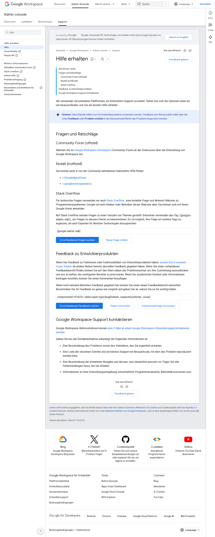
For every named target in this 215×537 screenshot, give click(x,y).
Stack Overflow (115, 200)
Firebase (121, 516)
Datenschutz (83, 530)
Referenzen (45, 21)
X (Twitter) (159, 491)
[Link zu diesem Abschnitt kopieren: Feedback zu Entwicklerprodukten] (121, 254)
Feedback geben (178, 59)
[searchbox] (22, 32)
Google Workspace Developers (92, 150)
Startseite (60, 50)
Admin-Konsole (80, 4)
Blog (156, 481)
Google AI (169, 516)
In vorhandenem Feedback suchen (79, 305)
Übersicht (59, 4)
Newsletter (159, 486)
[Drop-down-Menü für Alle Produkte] (114, 4)
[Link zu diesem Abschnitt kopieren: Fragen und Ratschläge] (101, 134)
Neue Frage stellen (117, 239)
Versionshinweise (58, 491)
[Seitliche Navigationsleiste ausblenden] (40, 531)
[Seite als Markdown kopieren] (103, 59)
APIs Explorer (108, 497)
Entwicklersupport (58, 497)
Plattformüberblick (59, 481)
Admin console (15, 14)
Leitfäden (27, 21)
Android (91, 516)
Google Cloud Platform (145, 516)
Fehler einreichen (120, 305)
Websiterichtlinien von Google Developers (125, 411)
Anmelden (205, 4)
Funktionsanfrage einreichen (158, 305)
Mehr (124, 4)
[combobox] (152, 4)
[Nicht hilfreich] (189, 50)
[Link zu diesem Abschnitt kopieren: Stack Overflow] (83, 194)
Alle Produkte (102, 4)
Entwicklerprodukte (59, 486)
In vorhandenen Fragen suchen (77, 239)
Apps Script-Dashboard (113, 486)
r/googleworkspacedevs (77, 183)
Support (62, 21)
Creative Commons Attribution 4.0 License (137, 407)
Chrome (106, 516)
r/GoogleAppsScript (74, 177)
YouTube (158, 497)
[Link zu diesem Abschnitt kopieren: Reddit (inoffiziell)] (85, 164)
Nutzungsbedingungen (61, 502)
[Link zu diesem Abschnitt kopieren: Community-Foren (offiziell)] (101, 143)
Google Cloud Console (112, 491)
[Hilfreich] (184, 50)
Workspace (33, 4)
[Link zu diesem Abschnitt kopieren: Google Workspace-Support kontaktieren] (135, 320)
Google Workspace (79, 50)
